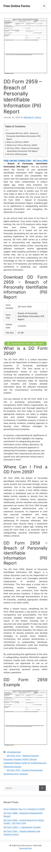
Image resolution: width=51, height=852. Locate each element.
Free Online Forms (17, 6)
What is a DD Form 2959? (18, 142)
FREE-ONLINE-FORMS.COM (17, 160)
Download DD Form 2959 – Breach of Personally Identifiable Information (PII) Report (23, 136)
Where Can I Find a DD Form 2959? (22, 145)
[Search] (42, 788)
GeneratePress (25, 848)
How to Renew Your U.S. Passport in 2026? (24, 809)
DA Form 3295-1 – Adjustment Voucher (22, 827)
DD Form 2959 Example (17, 154)
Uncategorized (14, 752)
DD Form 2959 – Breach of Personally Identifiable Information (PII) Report (23, 149)
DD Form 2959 (40, 160)
